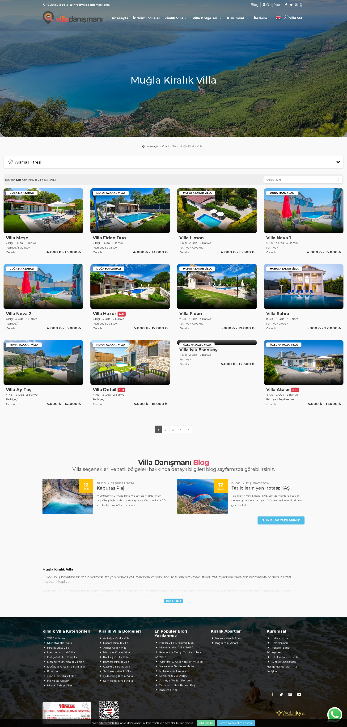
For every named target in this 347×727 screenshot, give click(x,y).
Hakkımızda (279, 638)
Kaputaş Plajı (168, 690)
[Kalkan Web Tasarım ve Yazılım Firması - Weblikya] (290, 712)
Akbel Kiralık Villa (115, 647)
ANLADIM (206, 723)
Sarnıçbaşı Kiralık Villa (118, 680)
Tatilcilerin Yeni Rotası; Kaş (177, 685)
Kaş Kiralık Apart (226, 643)
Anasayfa (120, 18)
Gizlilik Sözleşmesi (283, 662)
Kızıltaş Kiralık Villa (116, 657)
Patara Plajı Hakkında (174, 671)
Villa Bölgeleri (205, 18)
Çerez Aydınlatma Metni (236, 723)
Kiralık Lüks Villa (58, 647)
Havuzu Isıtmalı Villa (61, 652)
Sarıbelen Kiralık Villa (117, 671)
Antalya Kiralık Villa (116, 638)
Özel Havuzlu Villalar (61, 676)
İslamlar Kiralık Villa (116, 652)
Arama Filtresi (28, 162)
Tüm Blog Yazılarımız (281, 520)
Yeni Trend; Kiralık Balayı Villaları (181, 661)
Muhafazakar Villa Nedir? (176, 647)
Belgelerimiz (279, 643)
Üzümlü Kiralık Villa (116, 666)
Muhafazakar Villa (59, 643)
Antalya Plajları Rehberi (175, 680)
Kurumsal (236, 18)
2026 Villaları (56, 638)
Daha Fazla (173, 600)
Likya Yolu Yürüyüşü (173, 675)
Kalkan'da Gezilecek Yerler (176, 666)
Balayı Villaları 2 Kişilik (62, 657)
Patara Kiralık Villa (115, 643)
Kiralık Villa (174, 18)
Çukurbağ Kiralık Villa (118, 676)
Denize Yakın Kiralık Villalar (65, 662)
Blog (254, 5)
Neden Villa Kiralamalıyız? (177, 642)
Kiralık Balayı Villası (60, 685)
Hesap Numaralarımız (282, 666)
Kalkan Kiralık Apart (229, 638)
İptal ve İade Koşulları (285, 657)
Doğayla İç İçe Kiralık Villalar (66, 666)
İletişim (260, 18)
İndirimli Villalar (146, 18)
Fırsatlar (52, 671)
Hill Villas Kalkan (58, 680)
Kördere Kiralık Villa (116, 662)
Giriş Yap (273, 5)
